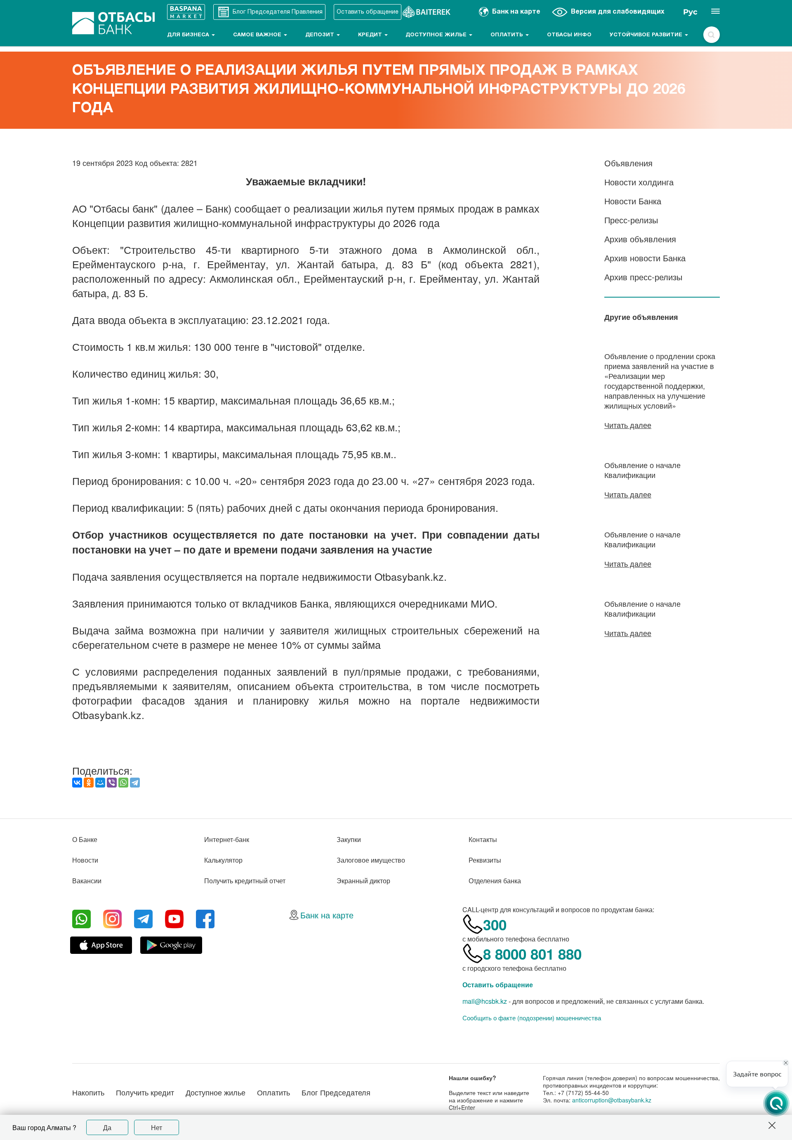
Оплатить (507, 35)
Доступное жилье (436, 35)
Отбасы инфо (569, 35)
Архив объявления (640, 239)
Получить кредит (145, 1092)
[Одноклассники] (89, 783)
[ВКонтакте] (77, 783)
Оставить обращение (497, 984)
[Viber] (112, 783)
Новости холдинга (639, 182)
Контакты (483, 839)
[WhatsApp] (123, 783)
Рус (690, 12)
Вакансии (86, 880)
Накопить (88, 1092)
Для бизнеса (189, 35)
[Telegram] (135, 783)
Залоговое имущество (371, 860)
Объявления (628, 163)
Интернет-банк (226, 839)
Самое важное (258, 35)
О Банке (84, 839)
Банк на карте (327, 915)
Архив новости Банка (645, 258)
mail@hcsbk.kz (484, 1001)
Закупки (349, 839)
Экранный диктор (363, 880)
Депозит (320, 35)
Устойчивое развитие (647, 35)
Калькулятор (223, 860)
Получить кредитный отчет (244, 880)
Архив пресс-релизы (643, 277)
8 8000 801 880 (532, 954)
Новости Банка (632, 201)
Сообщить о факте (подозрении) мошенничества (531, 1018)
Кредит (371, 35)
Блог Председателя (336, 1092)
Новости (85, 860)
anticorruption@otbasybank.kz (611, 1100)
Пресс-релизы (631, 220)
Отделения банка (495, 880)
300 (495, 924)
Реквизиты (485, 860)
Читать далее (627, 424)
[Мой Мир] (100, 783)
